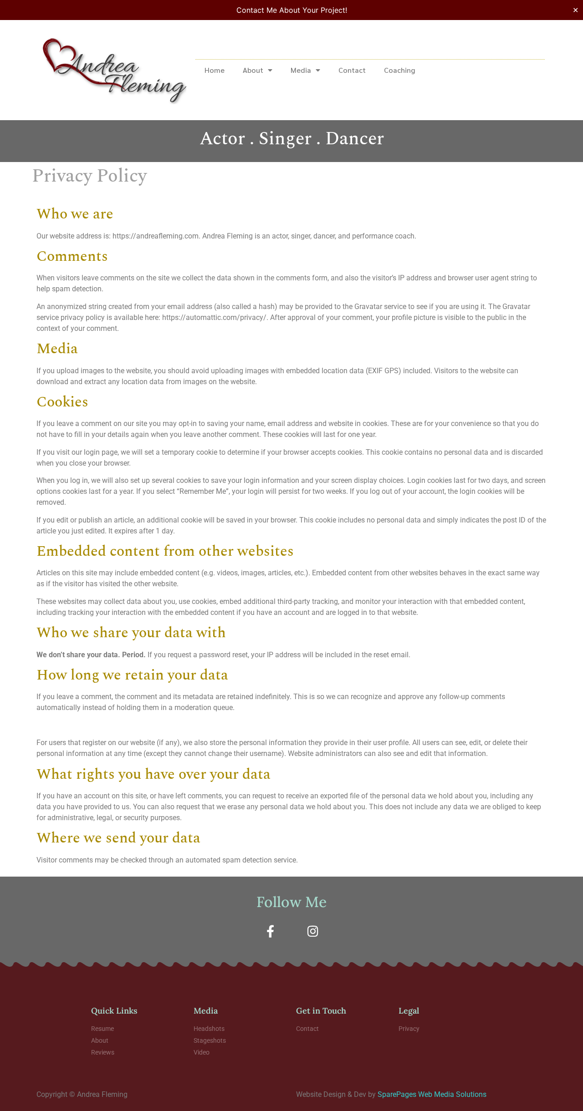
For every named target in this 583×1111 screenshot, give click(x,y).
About (253, 70)
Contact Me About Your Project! (291, 10)
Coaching (399, 70)
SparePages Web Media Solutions (432, 1094)
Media (301, 70)
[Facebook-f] (270, 930)
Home (215, 70)
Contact (352, 70)
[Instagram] (313, 930)
